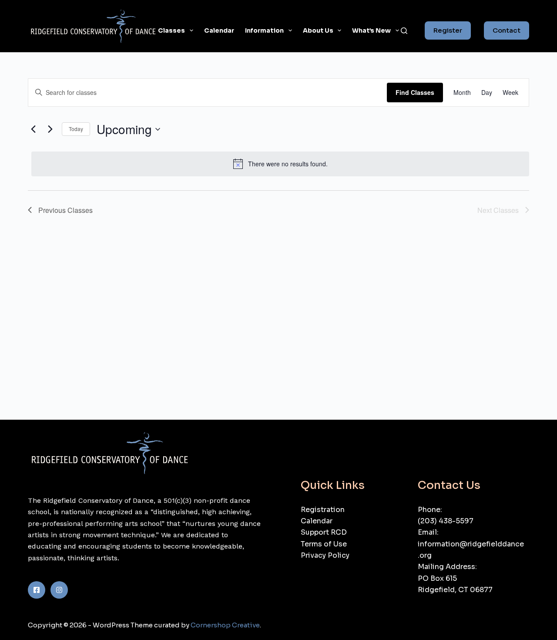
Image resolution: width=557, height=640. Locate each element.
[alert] (280, 164)
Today (76, 128)
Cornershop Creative (225, 625)
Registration (323, 509)
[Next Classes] (50, 129)
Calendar (219, 30)
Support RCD (324, 532)
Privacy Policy (325, 555)
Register (447, 30)
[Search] (404, 30)
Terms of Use (324, 544)
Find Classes (415, 92)
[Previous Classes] (33, 129)
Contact (506, 30)
